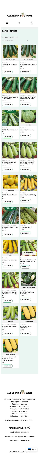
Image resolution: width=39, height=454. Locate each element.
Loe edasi (25, 267)
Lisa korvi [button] (7, 72)
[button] (7, 23)
